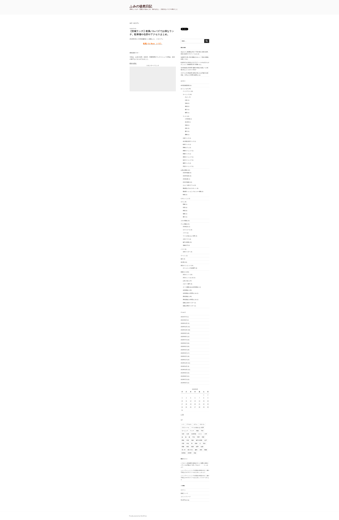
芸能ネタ (183, 272)
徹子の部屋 (186, 242)
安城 (186, 103)
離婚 (205, 449)
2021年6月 (184, 320)
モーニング (186, 94)
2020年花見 (186, 176)
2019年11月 (184, 366)
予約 (202, 430)
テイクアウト (186, 91)
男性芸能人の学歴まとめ (189, 299)
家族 (183, 440)
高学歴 (189, 453)
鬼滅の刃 (185, 245)
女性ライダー (186, 251)
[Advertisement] (153, 79)
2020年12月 (184, 323)
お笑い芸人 (186, 281)
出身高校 (193, 434)
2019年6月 (184, 382)
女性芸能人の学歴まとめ (189, 293)
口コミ (200, 434)
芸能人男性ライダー (188, 306)
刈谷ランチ (186, 138)
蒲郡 (184, 213)
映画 (184, 194)
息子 (205, 440)
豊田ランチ (186, 163)
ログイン (183, 490)
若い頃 (183, 449)
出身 (187, 434)
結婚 (202, 446)
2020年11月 (184, 326)
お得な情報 (184, 170)
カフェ (182, 201)
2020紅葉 (185, 179)
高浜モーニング (187, 166)
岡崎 (184, 204)
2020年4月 (184, 349)
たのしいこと (184, 198)
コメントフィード (186, 496)
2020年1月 (184, 359)
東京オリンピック (186, 265)
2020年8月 (184, 336)
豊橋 (186, 134)
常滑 (184, 207)
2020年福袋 (186, 172)
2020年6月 (184, 343)
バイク (182, 249)
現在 (204, 443)
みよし (187, 97)
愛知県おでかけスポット (189, 188)
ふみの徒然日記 (141, 6)
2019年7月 (184, 379)
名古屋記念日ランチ (188, 141)
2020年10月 (184, 330)
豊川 (186, 109)
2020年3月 (184, 353)
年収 (187, 440)
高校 (195, 453)
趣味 (196, 449)
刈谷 (186, 100)
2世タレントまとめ (188, 277)
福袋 (192, 446)
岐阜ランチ (186, 144)
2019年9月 (184, 373)
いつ (183, 424)
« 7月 (182, 414)
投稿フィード (184, 493)
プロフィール (185, 427)
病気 (187, 446)
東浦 (186, 106)
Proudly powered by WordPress (138, 516)
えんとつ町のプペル (188, 185)
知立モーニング (187, 160)
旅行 (182, 259)
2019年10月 (184, 369)
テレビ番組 (184, 224)
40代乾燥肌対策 (185, 85)
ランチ (185, 116)
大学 (205, 434)
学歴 (198, 437)
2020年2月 (184, 356)
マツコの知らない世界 (189, 236)
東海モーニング (187, 157)
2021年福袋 (186, 182)
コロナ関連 (184, 220)
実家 (203, 437)
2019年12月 (184, 363)
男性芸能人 (186, 296)
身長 (201, 449)
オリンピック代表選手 (189, 268)
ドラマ (185, 233)
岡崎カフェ (186, 147)
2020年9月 (184, 333)
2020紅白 (185, 226)
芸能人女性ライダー (188, 302)
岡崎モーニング (187, 150)
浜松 (186, 128)
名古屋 (187, 122)
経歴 (197, 446)
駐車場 (183, 453)
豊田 (186, 112)
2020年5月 (184, 346)
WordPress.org (185, 500)
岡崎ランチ (186, 153)
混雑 (196, 443)
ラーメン (183, 255)
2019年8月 (184, 376)
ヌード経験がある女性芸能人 (191, 287)
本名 (187, 443)
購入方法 (190, 449)
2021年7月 (184, 316)
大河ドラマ (186, 239)
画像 (183, 446)
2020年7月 (184, 340)
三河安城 (187, 119)
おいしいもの (184, 88)
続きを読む (133, 63)
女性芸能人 (186, 290)
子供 (193, 437)
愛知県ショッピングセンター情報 (192, 191)
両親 (197, 430)
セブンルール (186, 229)
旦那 (183, 443)
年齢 (192, 440)
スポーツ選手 (186, 284)
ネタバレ (202, 424)
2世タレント (186, 274)
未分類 (182, 262)
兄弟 (183, 434)
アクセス (188, 424)
